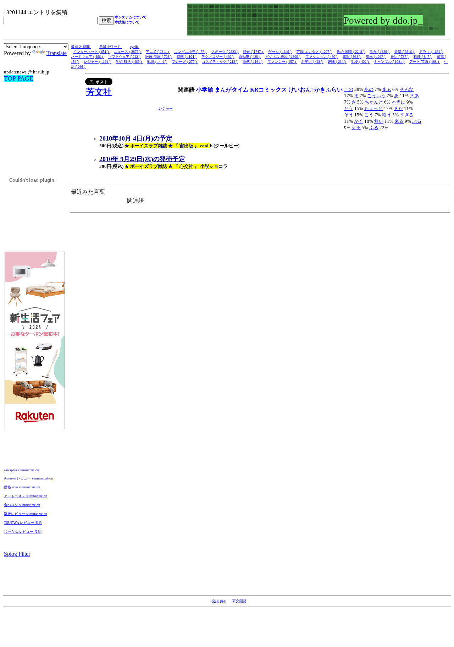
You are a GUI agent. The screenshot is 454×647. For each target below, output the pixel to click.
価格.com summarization (22, 487)
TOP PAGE (18, 78)
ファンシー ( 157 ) (282, 62)
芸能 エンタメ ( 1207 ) (314, 52)
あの (368, 89)
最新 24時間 (81, 47)
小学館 (205, 90)
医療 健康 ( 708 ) (158, 57)
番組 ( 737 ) (400, 57)
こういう (376, 95)
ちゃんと (374, 102)
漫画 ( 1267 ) (376, 57)
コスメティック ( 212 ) (220, 62)
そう (348, 114)
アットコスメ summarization (25, 496)
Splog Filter (17, 554)
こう (368, 114)
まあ (414, 95)
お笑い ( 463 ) (312, 62)
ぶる (416, 121)
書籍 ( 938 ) (352, 57)
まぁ (386, 89)
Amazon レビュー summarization (28, 478)
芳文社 (99, 92)
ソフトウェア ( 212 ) (124, 57)
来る (399, 121)
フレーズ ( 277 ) (185, 62)
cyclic (134, 47)
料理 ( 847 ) (423, 57)
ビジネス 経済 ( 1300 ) (283, 57)
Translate (56, 53)
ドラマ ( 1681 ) (431, 52)
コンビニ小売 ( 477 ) (190, 52)
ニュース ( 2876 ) (128, 52)
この (348, 89)
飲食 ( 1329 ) (380, 52)
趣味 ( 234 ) (337, 62)
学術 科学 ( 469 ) (129, 62)
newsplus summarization (21, 470)
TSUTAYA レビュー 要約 (23, 523)
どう (348, 108)
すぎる (407, 114)
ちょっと (373, 108)
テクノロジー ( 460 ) (217, 57)
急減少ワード (110, 47)
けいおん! (301, 90)
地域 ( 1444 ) (157, 62)
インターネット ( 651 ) (91, 52)
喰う (386, 114)
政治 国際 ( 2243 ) (351, 52)
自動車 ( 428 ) (250, 57)
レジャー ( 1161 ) (97, 62)
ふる (373, 127)
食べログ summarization (22, 505)
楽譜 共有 (219, 601)
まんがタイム (232, 90)
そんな (407, 89)
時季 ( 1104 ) (187, 57)
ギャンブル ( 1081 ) (389, 62)
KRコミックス (269, 90)
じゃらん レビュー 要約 (22, 531)
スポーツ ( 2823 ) (225, 52)
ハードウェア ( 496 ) (87, 57)
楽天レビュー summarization (25, 514)
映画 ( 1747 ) (253, 52)
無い (378, 121)
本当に (398, 102)
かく (358, 121)
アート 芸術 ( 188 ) (424, 62)
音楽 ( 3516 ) (404, 52)
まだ (398, 108)
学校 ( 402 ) (360, 62)
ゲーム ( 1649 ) (280, 52)
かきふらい (328, 90)
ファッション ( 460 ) (321, 57)
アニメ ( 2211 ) (158, 52)
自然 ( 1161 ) (253, 62)
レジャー (166, 108)
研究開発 (239, 601)
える (356, 127)
